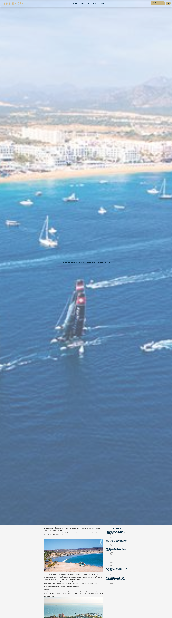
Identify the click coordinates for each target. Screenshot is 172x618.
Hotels (94, 3)
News (87, 3)
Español (102, 3)
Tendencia (74, 3)
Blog (82, 3)
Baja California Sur (48, 527)
